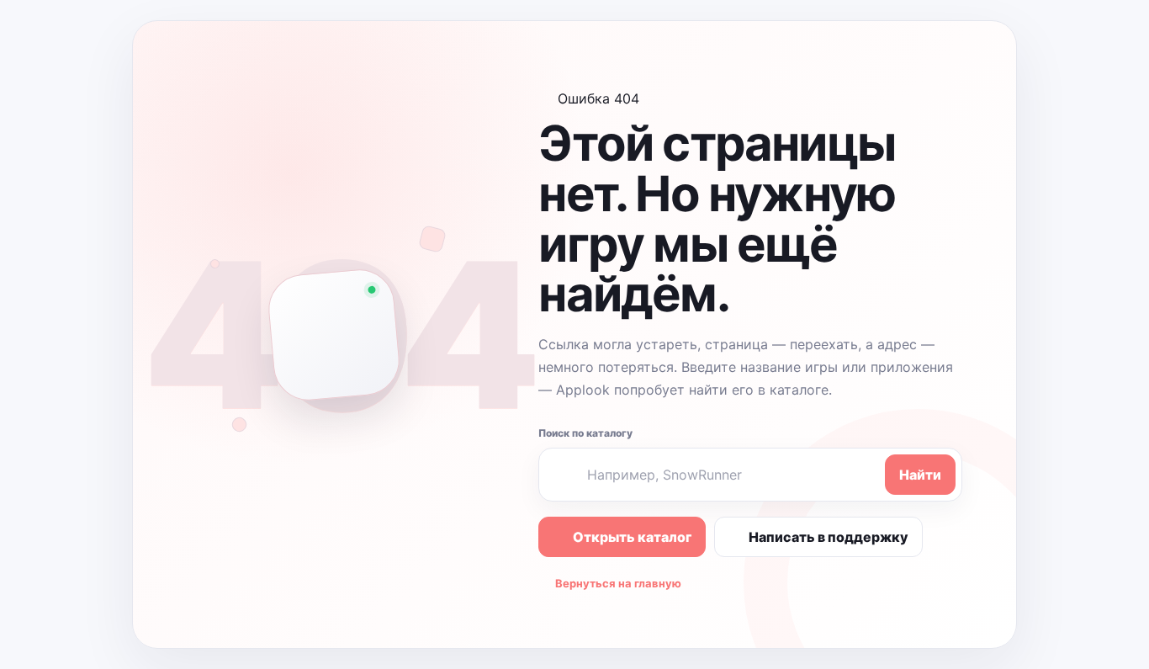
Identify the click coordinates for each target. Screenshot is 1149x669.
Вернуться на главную (618, 583)
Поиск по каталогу (585, 433)
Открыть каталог (632, 536)
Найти (920, 474)
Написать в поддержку (828, 536)
